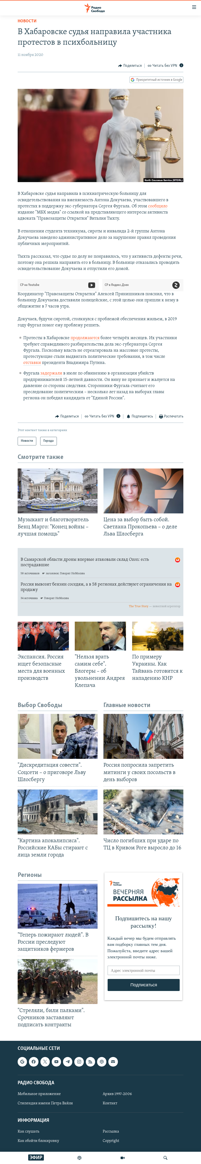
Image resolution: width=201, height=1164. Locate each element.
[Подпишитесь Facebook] (33, 1061)
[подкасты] (79, 1158)
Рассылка (111, 1132)
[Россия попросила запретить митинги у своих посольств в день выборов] (143, 736)
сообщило (157, 206)
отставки (32, 363)
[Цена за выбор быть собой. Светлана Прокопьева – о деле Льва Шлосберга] (143, 490)
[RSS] (90, 1061)
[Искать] (165, 1158)
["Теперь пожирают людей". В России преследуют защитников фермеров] (58, 906)
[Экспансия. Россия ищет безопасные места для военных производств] (43, 636)
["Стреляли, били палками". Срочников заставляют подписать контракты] (58, 981)
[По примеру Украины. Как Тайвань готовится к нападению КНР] (157, 636)
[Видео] (122, 1158)
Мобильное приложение (39, 1094)
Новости (27, 21)
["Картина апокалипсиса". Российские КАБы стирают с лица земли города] (58, 811)
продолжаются (85, 338)
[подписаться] (113, 1061)
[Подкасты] (101, 1061)
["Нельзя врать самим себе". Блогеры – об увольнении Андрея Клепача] (100, 636)
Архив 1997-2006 (117, 1094)
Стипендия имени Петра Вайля (45, 1103)
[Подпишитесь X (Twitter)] (45, 1061)
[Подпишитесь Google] (22, 1061)
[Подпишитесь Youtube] (56, 1061)
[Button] (130, 66)
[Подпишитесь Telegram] (67, 1061)
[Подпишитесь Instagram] (79, 1061)
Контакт (110, 1103)
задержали (51, 373)
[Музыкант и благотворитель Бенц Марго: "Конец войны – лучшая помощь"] (58, 490)
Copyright (111, 1141)
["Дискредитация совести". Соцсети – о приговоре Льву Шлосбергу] (58, 736)
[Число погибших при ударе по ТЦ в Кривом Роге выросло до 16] (143, 811)
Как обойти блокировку (38, 1141)
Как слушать (28, 1132)
